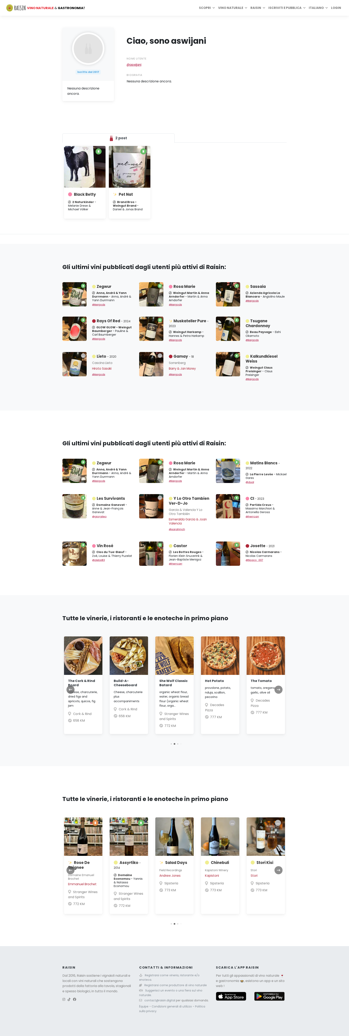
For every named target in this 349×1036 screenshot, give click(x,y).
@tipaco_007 (254, 560)
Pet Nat (126, 194)
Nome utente (136, 58)
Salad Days (176, 862)
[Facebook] (74, 999)
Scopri (205, 8)
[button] (171, 744)
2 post (121, 137)
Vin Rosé (105, 545)
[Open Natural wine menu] (246, 7)
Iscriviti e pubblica (285, 8)
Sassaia (258, 286)
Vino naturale (230, 8)
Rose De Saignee (79, 865)
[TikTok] (69, 999)
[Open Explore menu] (213, 7)
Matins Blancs (263, 465)
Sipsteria (171, 883)
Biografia (135, 75)
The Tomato (261, 681)
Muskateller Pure (189, 323)
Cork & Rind (82, 714)
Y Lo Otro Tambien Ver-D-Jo (189, 501)
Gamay (183, 356)
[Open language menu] (326, 7)
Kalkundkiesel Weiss (262, 359)
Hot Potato (214, 681)
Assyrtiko (127, 865)
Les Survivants (111, 498)
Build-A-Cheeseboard (125, 683)
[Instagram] (63, 999)
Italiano (316, 8)
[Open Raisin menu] (264, 7)
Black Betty (85, 194)
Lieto (106, 356)
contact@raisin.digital (159, 1000)
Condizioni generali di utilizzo (172, 1006)
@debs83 (98, 560)
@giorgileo (99, 516)
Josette (262, 545)
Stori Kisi (264, 862)
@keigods (98, 304)
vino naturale (269, 975)
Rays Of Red (113, 320)
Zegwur (104, 286)
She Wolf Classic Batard (173, 683)
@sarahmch (177, 529)
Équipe (144, 1006)
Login (336, 8)
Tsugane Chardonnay (258, 323)
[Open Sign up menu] (304, 7)
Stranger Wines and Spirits (83, 895)
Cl (257, 498)
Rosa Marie (184, 286)
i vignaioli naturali (114, 975)
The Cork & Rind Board (81, 683)
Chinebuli (220, 862)
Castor (180, 545)
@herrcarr (252, 516)
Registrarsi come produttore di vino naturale (175, 985)
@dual (250, 482)
